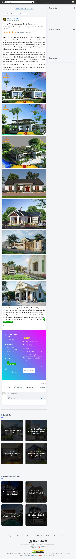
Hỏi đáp (48, 536)
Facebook (35, 548)
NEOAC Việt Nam (12, 18)
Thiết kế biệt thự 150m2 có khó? (24, 8)
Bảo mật (39, 536)
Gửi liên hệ (30, 371)
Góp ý (55, 536)
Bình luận (15, 27)
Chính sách (30, 536)
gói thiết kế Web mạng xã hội (29, 555)
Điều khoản (20, 536)
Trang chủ (10, 536)
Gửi (43, 398)
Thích (6, 27)
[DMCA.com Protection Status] (38, 551)
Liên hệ (63, 536)
